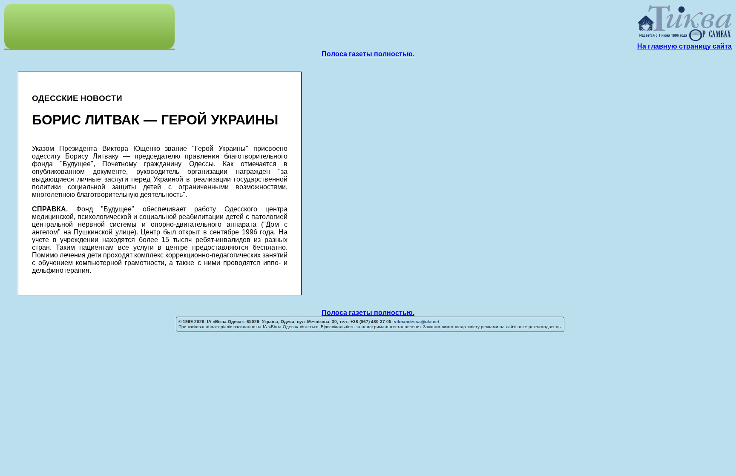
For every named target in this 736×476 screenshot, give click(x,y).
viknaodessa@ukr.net (416, 321)
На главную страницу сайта (684, 46)
